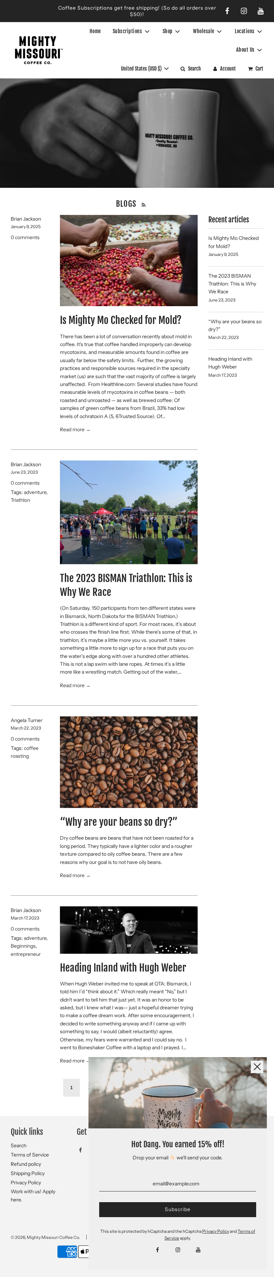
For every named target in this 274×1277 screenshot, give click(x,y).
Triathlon (20, 500)
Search (18, 1145)
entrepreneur (26, 954)
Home (95, 31)
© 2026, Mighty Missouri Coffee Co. (45, 1237)
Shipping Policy (28, 1173)
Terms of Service (30, 1155)
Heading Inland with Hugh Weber (123, 968)
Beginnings (23, 946)
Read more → (75, 429)
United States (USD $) (142, 69)
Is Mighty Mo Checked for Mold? (121, 320)
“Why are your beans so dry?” (119, 822)
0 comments (25, 237)
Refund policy (26, 1164)
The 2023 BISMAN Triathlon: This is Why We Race (232, 284)
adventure (35, 492)
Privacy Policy (26, 1182)
